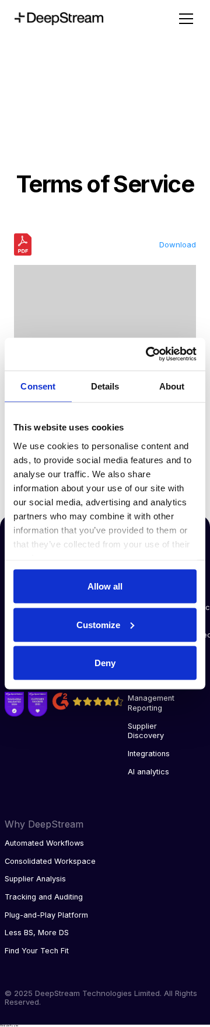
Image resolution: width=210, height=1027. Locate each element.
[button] (183, 19)
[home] (86, 18)
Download (177, 244)
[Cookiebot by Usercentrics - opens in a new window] (148, 354)
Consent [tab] (37, 386)
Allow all (105, 586)
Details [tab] (105, 386)
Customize (98, 624)
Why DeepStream (44, 824)
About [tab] (172, 386)
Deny (105, 663)
